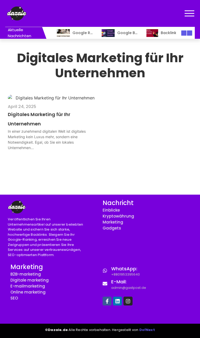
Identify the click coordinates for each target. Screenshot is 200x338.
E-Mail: (119, 281)
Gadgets (112, 228)
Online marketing (28, 292)
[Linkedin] (117, 301)
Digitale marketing (29, 280)
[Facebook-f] (107, 301)
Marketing (113, 222)
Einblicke (111, 210)
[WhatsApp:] (105, 270)
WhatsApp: (124, 268)
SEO (14, 298)
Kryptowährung (118, 216)
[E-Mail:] (105, 283)
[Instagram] (127, 301)
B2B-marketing (25, 274)
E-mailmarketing (27, 286)
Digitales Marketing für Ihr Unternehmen (39, 119)
